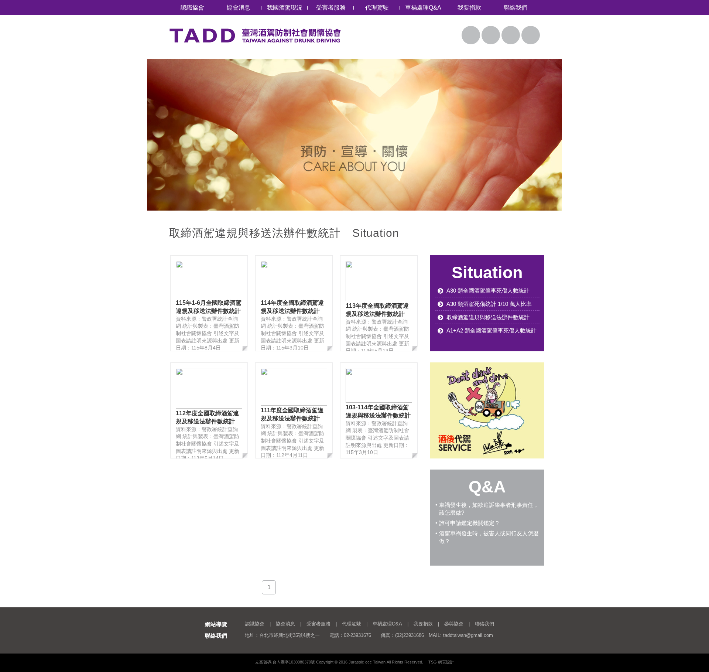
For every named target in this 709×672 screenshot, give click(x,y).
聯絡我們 (515, 7)
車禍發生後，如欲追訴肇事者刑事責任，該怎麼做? (489, 509)
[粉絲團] (510, 35)
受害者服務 (331, 7)
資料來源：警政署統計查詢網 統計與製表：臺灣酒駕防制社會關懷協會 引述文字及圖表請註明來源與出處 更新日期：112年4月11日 (292, 432)
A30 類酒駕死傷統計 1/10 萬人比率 (489, 304)
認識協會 (192, 7)
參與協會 (453, 624)
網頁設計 (446, 662)
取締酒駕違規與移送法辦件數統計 (488, 317)
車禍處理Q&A (423, 7)
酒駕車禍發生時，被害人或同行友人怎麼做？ (489, 537)
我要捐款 (469, 7)
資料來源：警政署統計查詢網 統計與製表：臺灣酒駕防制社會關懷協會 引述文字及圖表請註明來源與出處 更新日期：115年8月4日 (209, 325)
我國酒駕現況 (284, 7)
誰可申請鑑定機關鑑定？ (469, 523)
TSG (432, 662)
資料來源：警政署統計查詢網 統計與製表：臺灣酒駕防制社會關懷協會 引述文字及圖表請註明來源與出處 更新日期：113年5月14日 (207, 434)
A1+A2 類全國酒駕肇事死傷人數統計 (491, 330)
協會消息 (238, 7)
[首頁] (471, 35)
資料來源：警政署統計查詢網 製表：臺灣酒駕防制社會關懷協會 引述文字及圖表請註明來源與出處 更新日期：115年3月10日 (378, 429)
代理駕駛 (377, 7)
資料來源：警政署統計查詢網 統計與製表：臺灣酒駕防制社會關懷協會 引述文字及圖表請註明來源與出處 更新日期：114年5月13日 (377, 327)
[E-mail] (491, 35)
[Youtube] (530, 35)
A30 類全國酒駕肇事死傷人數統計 (488, 290)
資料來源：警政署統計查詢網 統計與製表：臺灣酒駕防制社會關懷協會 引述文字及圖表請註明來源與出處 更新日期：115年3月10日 (292, 325)
